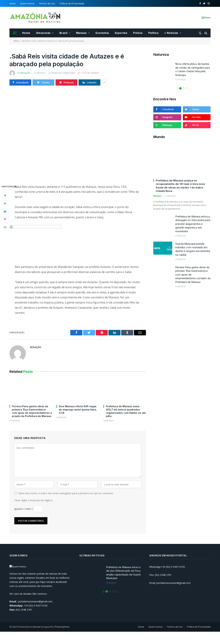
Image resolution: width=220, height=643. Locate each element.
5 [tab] (116, 591)
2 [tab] (180, 88)
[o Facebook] (5, 195)
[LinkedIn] (5, 211)
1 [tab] (177, 88)
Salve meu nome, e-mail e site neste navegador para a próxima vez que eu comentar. (66, 493)
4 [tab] (187, 88)
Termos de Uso (47, 3)
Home (12, 3)
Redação (25, 73)
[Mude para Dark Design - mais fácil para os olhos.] (200, 33)
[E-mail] (5, 227)
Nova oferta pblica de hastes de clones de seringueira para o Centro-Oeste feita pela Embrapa (192, 69)
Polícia (137, 32)
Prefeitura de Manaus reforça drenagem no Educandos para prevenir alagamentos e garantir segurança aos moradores (192, 224)
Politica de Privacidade (72, 3)
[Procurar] (205, 33)
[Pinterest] (5, 219)
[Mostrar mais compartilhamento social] (105, 82)
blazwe (36, 626)
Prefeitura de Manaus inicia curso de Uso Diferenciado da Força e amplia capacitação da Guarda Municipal (120, 572)
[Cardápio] (15, 33)
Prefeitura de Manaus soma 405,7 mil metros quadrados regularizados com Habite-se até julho (126, 411)
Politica (153, 32)
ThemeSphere (61, 626)
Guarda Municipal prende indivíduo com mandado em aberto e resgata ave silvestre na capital (192, 249)
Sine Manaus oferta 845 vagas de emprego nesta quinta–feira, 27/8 (78, 409)
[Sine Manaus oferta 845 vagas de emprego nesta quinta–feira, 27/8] (77, 390)
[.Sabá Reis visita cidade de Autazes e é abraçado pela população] (77, 134)
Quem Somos (27, 3)
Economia (102, 32)
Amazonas (43, 32)
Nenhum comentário (63, 73)
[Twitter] (5, 203)
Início (16, 40)
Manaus (81, 32)
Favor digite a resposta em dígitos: (33, 500)
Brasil (63, 32)
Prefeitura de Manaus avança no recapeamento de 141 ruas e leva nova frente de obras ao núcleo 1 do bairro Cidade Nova (180, 186)
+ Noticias (171, 32)
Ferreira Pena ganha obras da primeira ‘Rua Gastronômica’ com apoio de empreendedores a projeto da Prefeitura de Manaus (32, 411)
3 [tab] (183, 88)
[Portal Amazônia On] (35, 17)
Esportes (121, 32)
